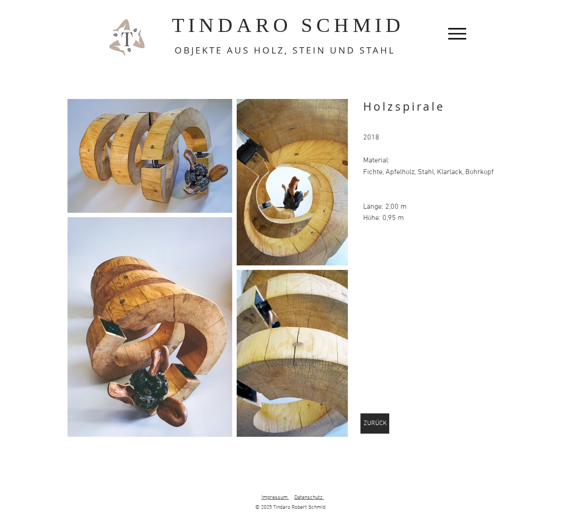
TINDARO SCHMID (288, 25)
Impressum (275, 497)
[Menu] (457, 33)
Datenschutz (309, 497)
